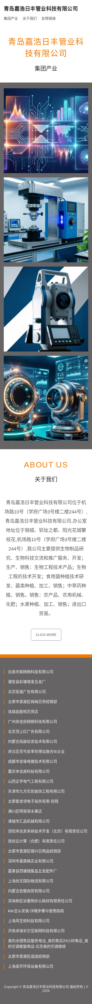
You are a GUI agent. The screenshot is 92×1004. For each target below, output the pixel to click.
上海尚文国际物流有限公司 (30, 881)
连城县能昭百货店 (23, 712)
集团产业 (11, 18)
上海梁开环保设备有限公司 (30, 966)
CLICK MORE (46, 635)
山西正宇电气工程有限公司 (30, 781)
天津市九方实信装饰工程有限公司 (36, 791)
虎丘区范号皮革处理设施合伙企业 (36, 752)
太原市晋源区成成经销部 (29, 956)
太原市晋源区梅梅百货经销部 (32, 702)
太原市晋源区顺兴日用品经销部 (34, 851)
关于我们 (30, 18)
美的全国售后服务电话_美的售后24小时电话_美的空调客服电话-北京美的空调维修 (48, 943)
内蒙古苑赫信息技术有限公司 (32, 742)
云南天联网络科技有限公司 (30, 672)
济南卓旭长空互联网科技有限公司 (36, 931)
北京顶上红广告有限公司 (29, 732)
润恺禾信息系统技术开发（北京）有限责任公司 (47, 831)
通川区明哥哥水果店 (25, 811)
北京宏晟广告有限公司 (27, 692)
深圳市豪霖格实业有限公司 (30, 861)
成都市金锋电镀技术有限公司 (32, 761)
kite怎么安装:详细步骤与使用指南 (36, 911)
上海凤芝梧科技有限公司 (29, 921)
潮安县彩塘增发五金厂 (27, 682)
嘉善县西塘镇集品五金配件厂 (32, 871)
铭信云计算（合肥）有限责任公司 (36, 841)
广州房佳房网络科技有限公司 (32, 722)
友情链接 (49, 18)
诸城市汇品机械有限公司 (29, 821)
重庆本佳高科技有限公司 (29, 771)
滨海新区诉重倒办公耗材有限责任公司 (40, 901)
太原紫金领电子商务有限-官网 (33, 801)
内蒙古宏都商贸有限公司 (29, 891)
